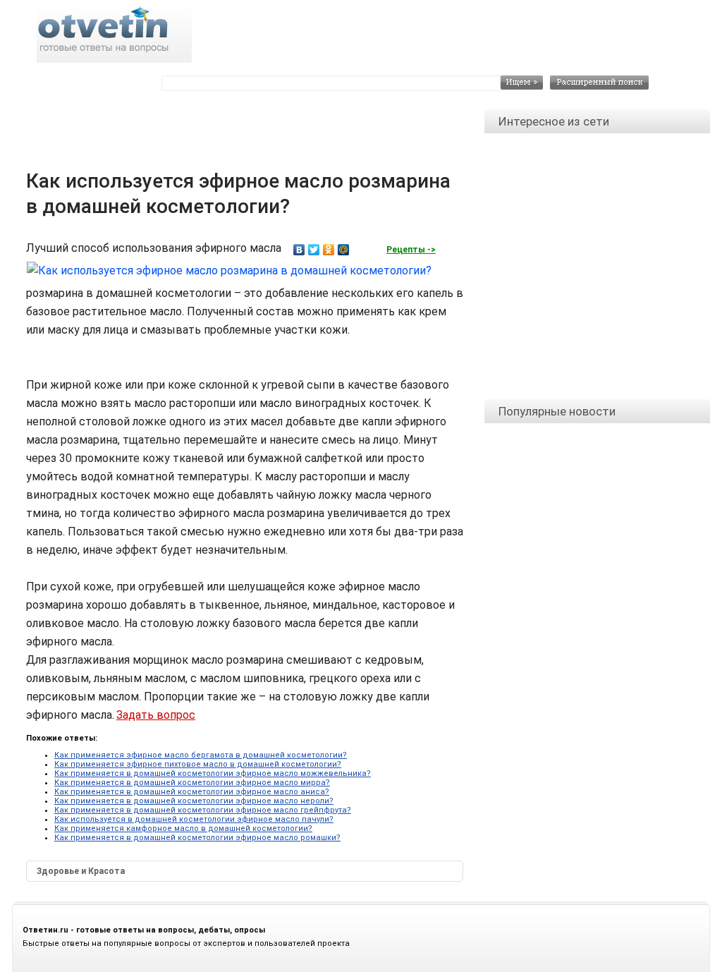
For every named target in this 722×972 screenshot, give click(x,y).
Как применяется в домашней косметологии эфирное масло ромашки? (197, 837)
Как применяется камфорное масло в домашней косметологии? (183, 828)
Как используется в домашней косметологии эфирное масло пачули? (194, 819)
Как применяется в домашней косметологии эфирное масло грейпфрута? (202, 810)
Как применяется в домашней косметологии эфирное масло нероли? (194, 801)
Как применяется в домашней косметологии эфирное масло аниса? (191, 791)
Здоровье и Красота (81, 871)
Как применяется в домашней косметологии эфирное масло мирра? (192, 782)
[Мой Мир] (343, 250)
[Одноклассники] (329, 250)
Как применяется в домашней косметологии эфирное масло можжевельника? (212, 773)
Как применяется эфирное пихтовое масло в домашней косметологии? (197, 764)
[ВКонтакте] (299, 250)
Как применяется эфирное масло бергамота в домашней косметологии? (200, 755)
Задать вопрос (155, 715)
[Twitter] (314, 250)
